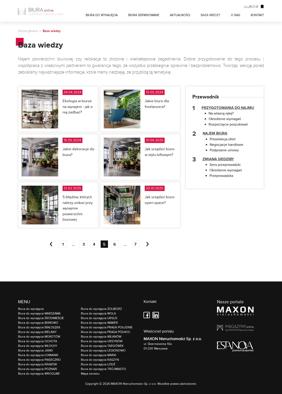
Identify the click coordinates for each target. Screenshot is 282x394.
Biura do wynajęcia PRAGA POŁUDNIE (107, 327)
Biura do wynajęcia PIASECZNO (39, 359)
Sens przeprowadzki (225, 164)
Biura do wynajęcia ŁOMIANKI (38, 355)
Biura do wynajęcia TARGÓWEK (102, 346)
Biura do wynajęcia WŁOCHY (37, 346)
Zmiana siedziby (218, 159)
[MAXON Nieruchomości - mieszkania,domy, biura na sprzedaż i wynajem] (235, 312)
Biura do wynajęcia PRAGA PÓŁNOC (105, 332)
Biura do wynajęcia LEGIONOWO (103, 350)
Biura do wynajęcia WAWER (99, 322)
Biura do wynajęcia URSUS (99, 318)
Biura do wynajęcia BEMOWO (38, 322)
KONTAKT (257, 15)
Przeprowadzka (221, 175)
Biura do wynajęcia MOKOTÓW (39, 336)
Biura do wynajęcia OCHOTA (37, 341)
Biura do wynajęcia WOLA (98, 313)
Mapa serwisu (90, 373)
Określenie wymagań (225, 118)
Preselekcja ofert (223, 139)
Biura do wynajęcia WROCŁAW (38, 373)
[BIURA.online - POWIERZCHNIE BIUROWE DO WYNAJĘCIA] (42, 11)
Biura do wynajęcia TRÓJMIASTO (103, 369)
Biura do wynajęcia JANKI (35, 350)
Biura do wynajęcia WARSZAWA (39, 313)
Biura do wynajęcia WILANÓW (101, 336)
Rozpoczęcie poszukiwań (228, 124)
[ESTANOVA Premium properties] (235, 347)
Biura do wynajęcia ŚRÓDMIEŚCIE (41, 318)
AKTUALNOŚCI (180, 15)
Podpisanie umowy (224, 150)
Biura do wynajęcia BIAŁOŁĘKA (39, 327)
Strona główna (28, 31)
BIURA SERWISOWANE (143, 15)
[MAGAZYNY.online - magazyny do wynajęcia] (235, 329)
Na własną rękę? (221, 113)
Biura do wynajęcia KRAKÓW (37, 364)
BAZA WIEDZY (210, 15)
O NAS (235, 15)
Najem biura (215, 133)
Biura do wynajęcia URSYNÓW (101, 341)
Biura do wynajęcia (31, 309)
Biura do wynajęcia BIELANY (37, 332)
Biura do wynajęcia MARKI (98, 355)
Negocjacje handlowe (226, 144)
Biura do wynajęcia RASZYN (100, 359)
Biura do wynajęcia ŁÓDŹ (98, 364)
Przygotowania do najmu (228, 108)
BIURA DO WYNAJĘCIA (102, 15)
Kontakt (150, 301)
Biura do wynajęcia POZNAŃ (37, 369)
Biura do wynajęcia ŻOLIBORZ (101, 309)
